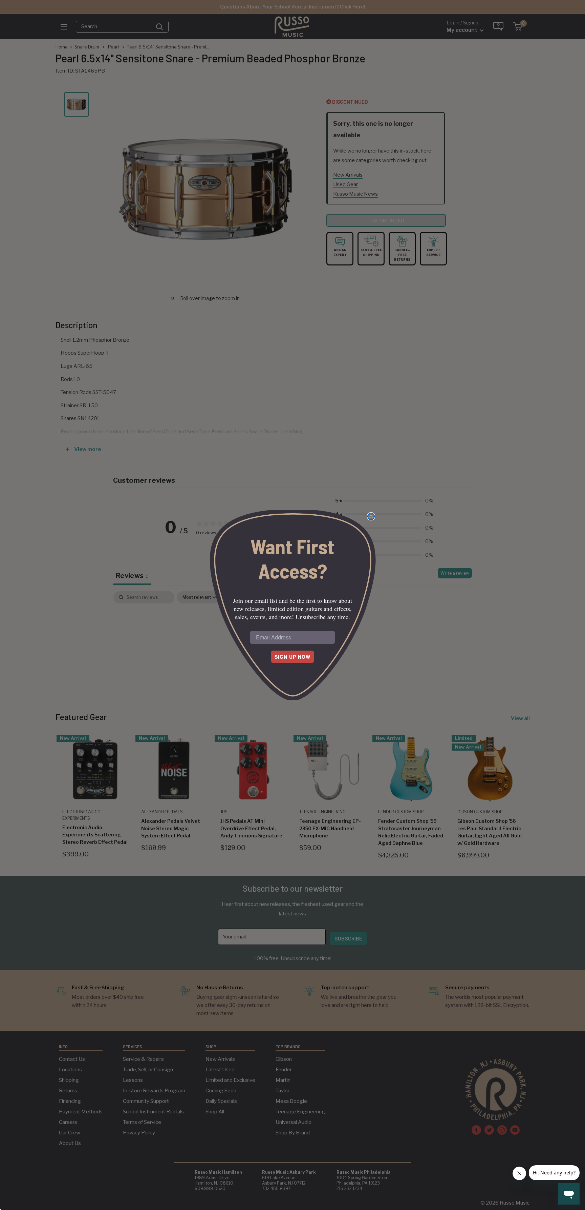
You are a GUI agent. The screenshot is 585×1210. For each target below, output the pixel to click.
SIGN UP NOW (292, 656)
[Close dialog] (371, 516)
